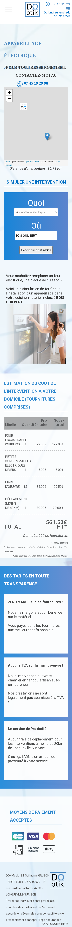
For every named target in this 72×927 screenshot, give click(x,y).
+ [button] (9, 92)
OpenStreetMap (32, 161)
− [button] (9, 98)
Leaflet (8, 161)
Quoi (36, 203)
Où (36, 226)
